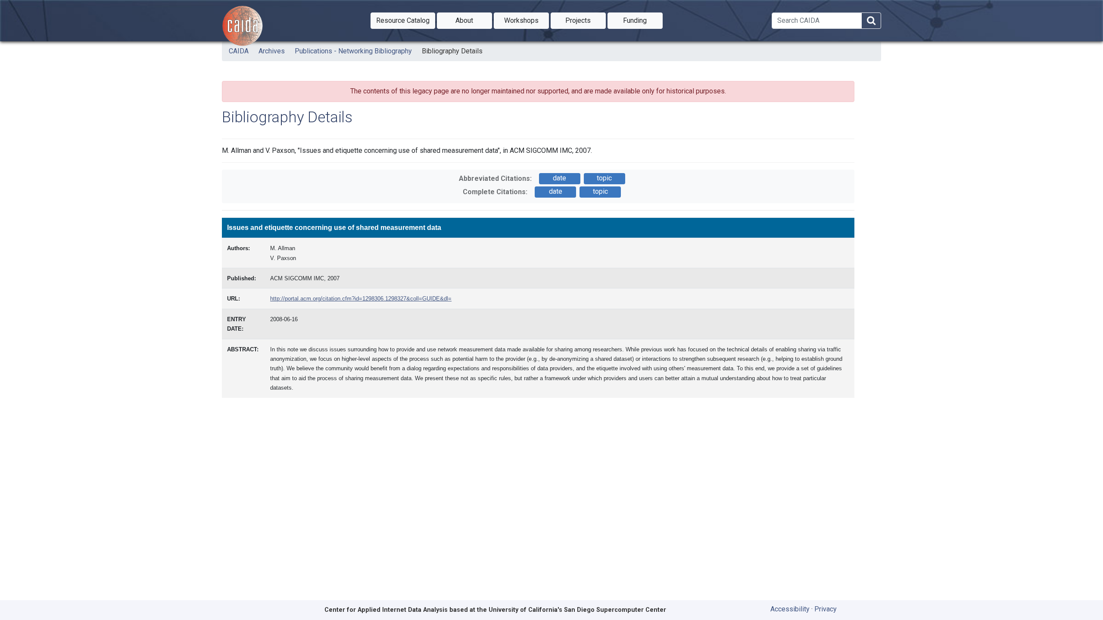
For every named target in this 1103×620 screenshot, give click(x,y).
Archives (272, 51)
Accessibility (790, 609)
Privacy (825, 609)
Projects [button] (585, 20)
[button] (403, 20)
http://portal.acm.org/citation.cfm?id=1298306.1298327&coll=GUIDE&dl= (361, 298)
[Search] (871, 20)
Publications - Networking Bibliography (353, 51)
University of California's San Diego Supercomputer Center (577, 610)
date (559, 178)
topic (604, 178)
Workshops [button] (526, 20)
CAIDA (239, 51)
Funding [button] (643, 20)
